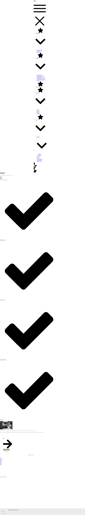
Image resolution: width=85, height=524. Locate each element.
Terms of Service (3, 522)
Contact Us (1, 419)
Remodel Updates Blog (3, 359)
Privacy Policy (3, 520)
